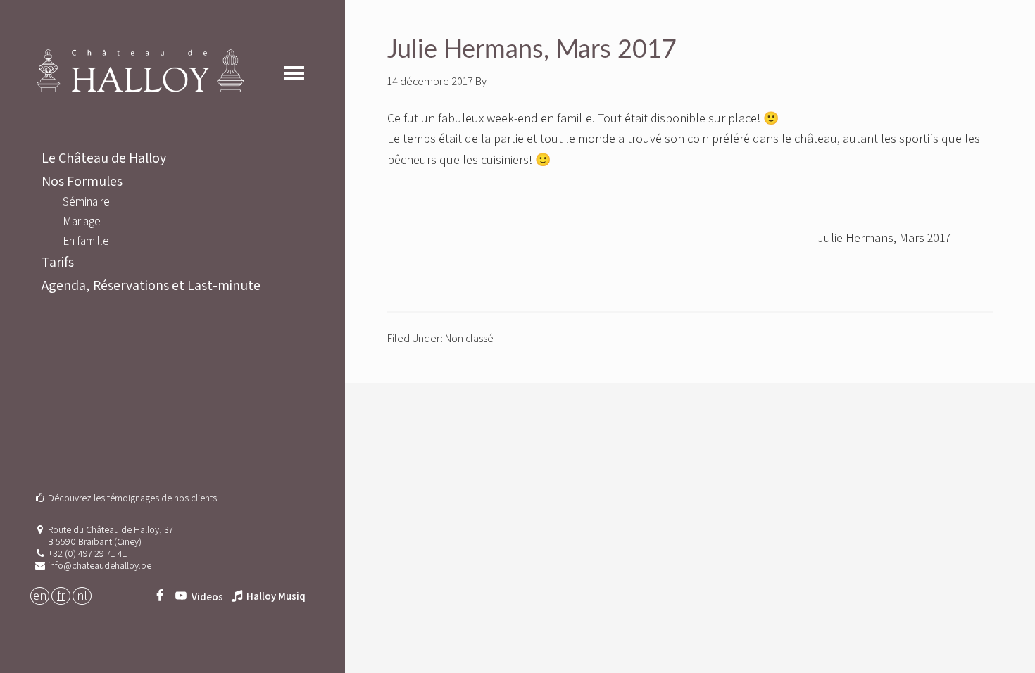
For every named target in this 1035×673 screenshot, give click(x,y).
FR (61, 595)
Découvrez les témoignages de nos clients (132, 497)
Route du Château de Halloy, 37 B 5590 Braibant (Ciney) (110, 535)
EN (39, 595)
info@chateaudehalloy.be (99, 565)
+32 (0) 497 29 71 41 (87, 553)
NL (82, 595)
